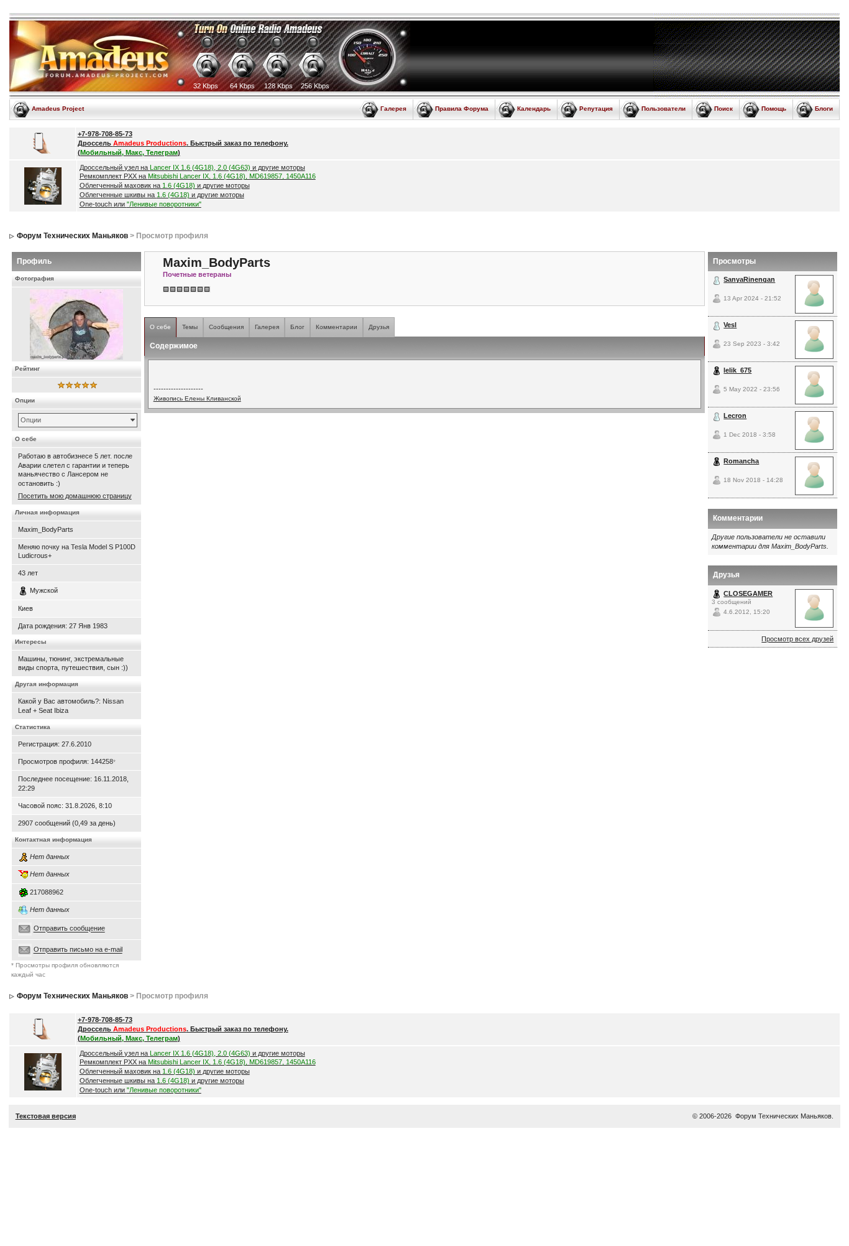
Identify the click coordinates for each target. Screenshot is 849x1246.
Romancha (741, 461)
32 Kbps (205, 86)
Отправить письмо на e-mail (78, 950)
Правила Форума (462, 108)
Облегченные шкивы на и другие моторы (162, 194)
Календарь (534, 108)
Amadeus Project (58, 108)
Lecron (734, 415)
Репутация (596, 108)
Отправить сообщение (69, 928)
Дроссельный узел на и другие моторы (192, 167)
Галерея (393, 108)
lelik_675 (737, 370)
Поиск (723, 108)
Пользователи (663, 108)
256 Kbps (315, 86)
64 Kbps (242, 86)
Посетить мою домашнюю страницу (75, 496)
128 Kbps (278, 86)
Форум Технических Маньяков (72, 235)
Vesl (730, 324)
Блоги (824, 108)
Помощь (773, 108)
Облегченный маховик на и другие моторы (165, 185)
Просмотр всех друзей (797, 639)
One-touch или (140, 204)
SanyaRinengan (749, 279)
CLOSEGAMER (748, 593)
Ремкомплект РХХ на (198, 176)
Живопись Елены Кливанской (197, 398)
